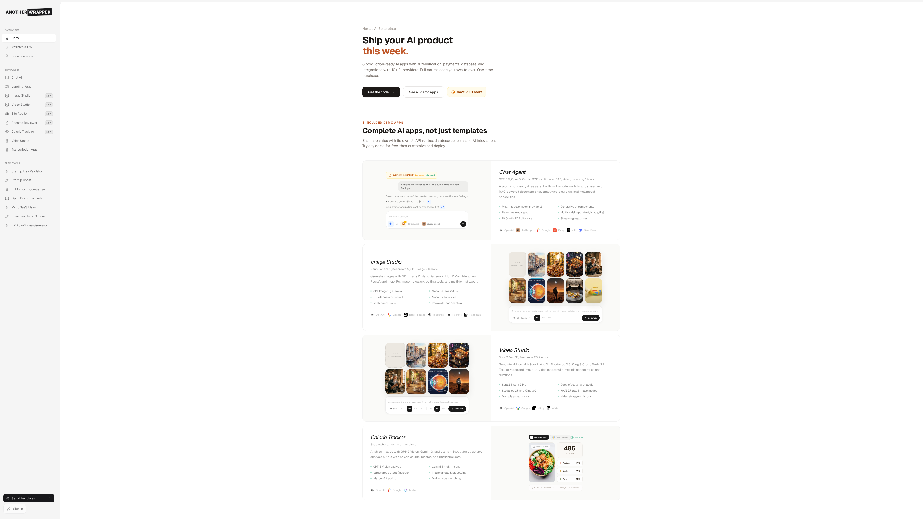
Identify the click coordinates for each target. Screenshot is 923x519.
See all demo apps (423, 92)
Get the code (378, 92)
